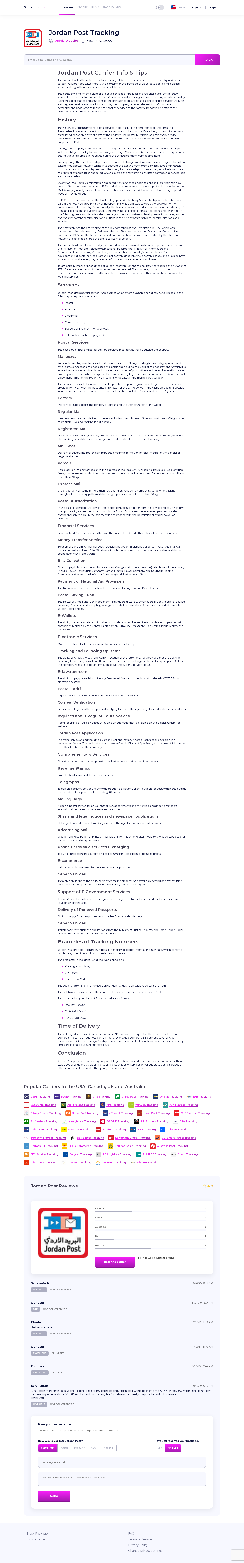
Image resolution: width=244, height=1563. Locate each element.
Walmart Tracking (114, 1162)
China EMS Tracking (44, 1129)
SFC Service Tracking (44, 1154)
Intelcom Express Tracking (48, 1137)
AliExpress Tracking (44, 1162)
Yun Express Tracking (183, 1104)
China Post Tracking (135, 1096)
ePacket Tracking (121, 1113)
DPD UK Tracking (118, 1121)
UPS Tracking (102, 1096)
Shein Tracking (188, 1154)
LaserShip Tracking (43, 1104)
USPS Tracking (40, 1096)
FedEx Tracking (71, 1096)
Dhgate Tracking (148, 1162)
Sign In (196, 7)
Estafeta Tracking (114, 1129)
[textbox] (122, 60)
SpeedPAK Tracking (85, 1113)
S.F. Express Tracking (154, 1121)
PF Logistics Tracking (117, 1154)
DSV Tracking (188, 1121)
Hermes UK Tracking (44, 1146)
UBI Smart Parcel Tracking (179, 1137)
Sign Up (215, 7)
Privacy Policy (138, 1545)
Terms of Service (140, 1539)
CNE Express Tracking (195, 1113)
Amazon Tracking (79, 1162)
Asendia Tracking (79, 1129)
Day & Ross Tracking (90, 1137)
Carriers (67, 7)
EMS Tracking (202, 1096)
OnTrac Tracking (171, 1096)
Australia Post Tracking (172, 1146)
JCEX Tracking (146, 1129)
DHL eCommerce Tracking (86, 1146)
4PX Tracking (115, 1104)
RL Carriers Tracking (44, 1121)
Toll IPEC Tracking (155, 1154)
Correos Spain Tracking (130, 1146)
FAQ (131, 1533)
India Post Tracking (157, 1113)
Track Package (37, 1533)
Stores (82, 7)
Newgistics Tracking (82, 1121)
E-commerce (35, 1539)
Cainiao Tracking (178, 1129)
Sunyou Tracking (80, 1154)
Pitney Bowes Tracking (46, 1113)
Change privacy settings (145, 1550)
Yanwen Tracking (146, 1104)
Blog (95, 7)
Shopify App (112, 7)
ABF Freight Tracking (81, 1104)
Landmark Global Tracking (133, 1137)
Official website (66, 40)
